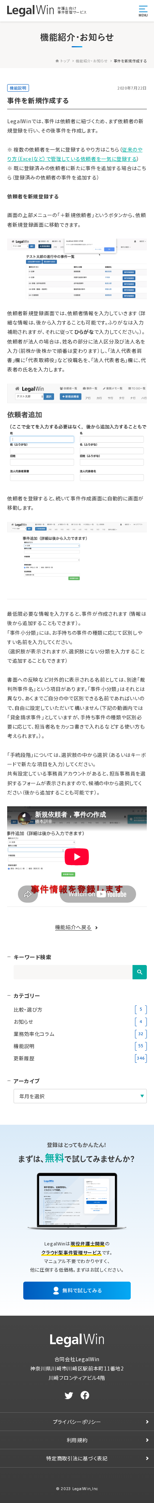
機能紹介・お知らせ (91, 60)
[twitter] (69, 1395)
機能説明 (18, 88)
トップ (65, 60)
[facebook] (85, 1395)
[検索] (140, 972)
